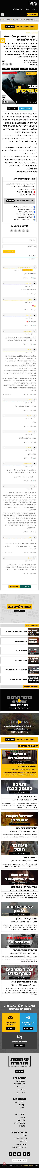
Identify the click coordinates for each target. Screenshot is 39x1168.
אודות (25, 1135)
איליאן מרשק (19, 1102)
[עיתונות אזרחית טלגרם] (10, 1154)
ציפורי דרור (21, 1087)
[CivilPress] (33, 3)
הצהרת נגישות (22, 1144)
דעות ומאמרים (18, 9)
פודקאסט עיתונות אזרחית (29, 20)
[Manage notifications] (4, 1163)
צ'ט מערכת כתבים (20, 1138)
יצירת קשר (23, 1141)
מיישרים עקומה (19, 1084)
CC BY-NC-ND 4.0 (27, 1166)
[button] (2, 40)
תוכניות (34, 9)
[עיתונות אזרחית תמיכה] (14, 1154)
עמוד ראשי (34, 33)
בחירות (15, 20)
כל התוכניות (20, 1081)
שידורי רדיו (21, 1120)
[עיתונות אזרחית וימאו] (19, 1154)
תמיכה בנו (6, 20)
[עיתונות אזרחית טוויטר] (28, 1154)
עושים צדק (21, 1092)
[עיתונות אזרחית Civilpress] (19, 1061)
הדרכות (22, 1126)
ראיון (22, 1108)
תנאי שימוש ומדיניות (19, 1147)
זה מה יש (22, 1090)
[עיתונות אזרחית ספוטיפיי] (24, 1154)
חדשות (27, 9)
